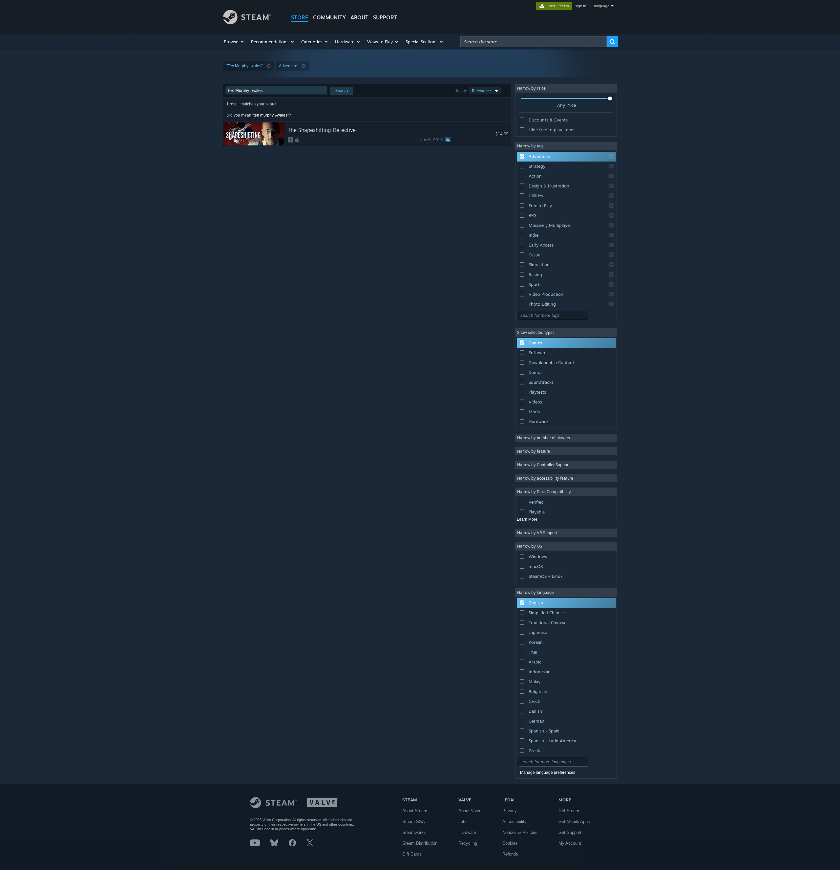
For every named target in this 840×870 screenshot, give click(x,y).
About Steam (414, 810)
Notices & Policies (519, 832)
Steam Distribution (419, 843)
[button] (234, 41)
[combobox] (533, 41)
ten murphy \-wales (270, 115)
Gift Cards (412, 854)
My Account (569, 843)
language (601, 6)
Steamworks (414, 832)
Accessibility (514, 821)
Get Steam (568, 810)
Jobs (463, 821)
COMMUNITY (329, 17)
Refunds (510, 854)
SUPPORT (385, 17)
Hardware (467, 832)
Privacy (509, 810)
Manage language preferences (547, 772)
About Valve (469, 810)
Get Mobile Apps (574, 821)
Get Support (569, 832)
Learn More (527, 519)
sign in (580, 6)
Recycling (467, 843)
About (359, 17)
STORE (299, 17)
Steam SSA (413, 821)
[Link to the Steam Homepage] (247, 22)
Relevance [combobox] (481, 90)
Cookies (510, 843)
